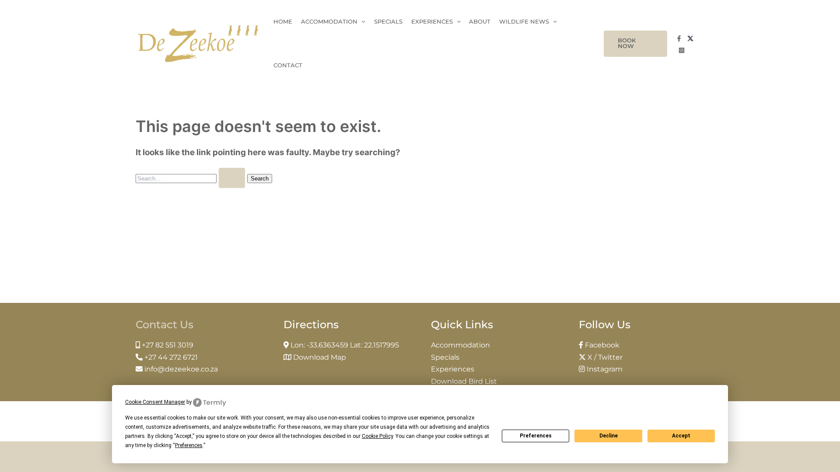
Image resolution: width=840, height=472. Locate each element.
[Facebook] (679, 38)
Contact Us (164, 324)
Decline (608, 436)
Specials (388, 21)
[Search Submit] (232, 178)
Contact (287, 65)
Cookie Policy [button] (377, 436)
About (479, 21)
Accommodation (329, 21)
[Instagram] (682, 50)
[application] (361, 21)
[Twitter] (690, 38)
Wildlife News (524, 21)
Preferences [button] (189, 445)
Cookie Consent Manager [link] (155, 402)
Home (282, 21)
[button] (635, 44)
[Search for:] (191, 178)
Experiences (432, 21)
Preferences (536, 436)
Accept (681, 436)
